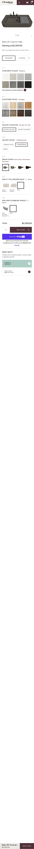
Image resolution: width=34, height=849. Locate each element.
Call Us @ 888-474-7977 (9, 271)
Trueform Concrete (7, 2)
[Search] (21, 3)
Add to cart (21, 230)
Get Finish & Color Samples (12, 90)
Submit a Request (7, 263)
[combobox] (21, 3)
